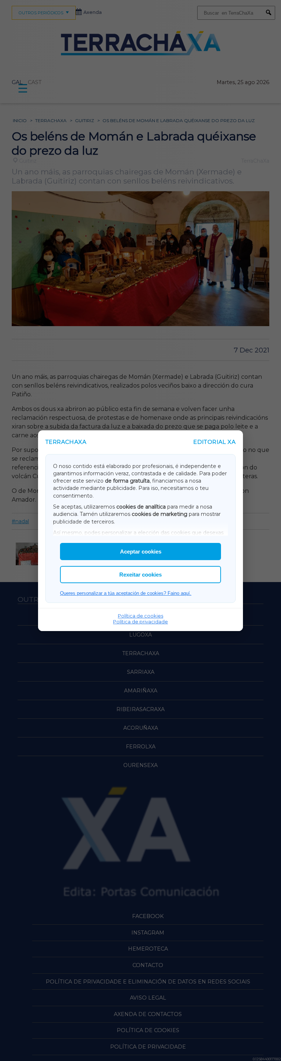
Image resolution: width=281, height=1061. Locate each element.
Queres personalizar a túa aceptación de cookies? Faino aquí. (125, 593)
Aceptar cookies (140, 551)
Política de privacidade (140, 621)
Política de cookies (140, 616)
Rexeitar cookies (140, 574)
